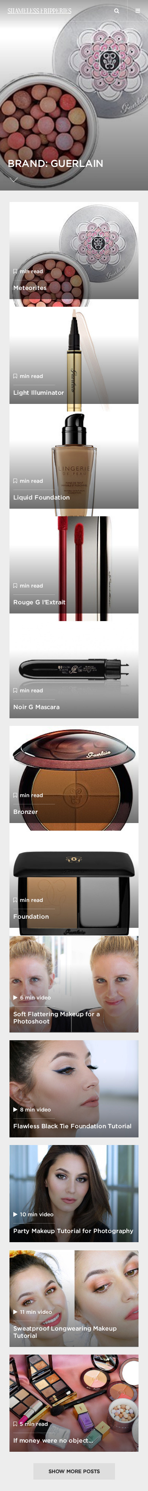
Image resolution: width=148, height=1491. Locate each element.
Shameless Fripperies (39, 10)
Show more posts (74, 1471)
